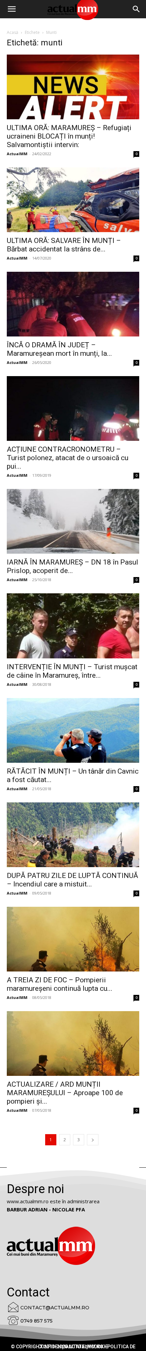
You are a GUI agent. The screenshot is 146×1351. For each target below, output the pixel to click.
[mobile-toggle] (11, 9)
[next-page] (92, 1139)
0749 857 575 (36, 1321)
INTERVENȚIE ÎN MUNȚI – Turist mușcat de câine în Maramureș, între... (72, 671)
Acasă (12, 32)
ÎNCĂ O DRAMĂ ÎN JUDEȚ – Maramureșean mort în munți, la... (59, 349)
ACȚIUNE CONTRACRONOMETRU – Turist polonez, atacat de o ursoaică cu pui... (67, 457)
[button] (136, 9)
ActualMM (17, 153)
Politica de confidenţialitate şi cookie (86, 1346)
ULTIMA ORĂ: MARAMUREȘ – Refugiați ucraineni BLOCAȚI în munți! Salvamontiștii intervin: (69, 136)
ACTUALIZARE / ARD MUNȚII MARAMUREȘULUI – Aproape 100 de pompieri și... (65, 1092)
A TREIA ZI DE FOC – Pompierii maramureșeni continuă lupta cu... (59, 984)
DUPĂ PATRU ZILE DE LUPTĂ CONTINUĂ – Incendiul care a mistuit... (72, 880)
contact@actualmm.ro (54, 1308)
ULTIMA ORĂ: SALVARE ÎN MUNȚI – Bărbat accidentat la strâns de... (64, 245)
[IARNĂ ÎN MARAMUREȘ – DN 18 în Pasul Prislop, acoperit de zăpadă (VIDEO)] (73, 521)
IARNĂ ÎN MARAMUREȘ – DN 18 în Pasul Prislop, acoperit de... (72, 566)
